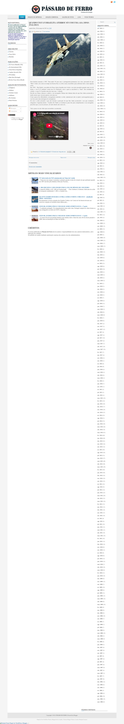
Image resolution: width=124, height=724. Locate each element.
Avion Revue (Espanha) (15, 69)
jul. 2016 (99, 366)
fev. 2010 (99, 573)
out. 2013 (99, 447)
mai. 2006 (100, 702)
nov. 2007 (100, 650)
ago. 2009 (100, 590)
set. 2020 (99, 229)
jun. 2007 (100, 664)
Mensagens (13, 108)
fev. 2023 (99, 146)
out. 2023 (99, 123)
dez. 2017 (99, 323)
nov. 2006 (100, 684)
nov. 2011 (99, 512)
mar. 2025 (100, 74)
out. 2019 (99, 260)
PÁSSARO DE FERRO (61, 715)
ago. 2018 (100, 300)
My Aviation (12, 98)
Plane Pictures (13, 100)
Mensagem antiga (91, 157)
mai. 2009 (100, 598)
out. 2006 (99, 687)
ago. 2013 (100, 452)
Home (22, 17)
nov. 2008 (100, 616)
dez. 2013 (99, 441)
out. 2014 (99, 412)
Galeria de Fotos (68, 17)
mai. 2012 (100, 495)
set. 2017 (99, 332)
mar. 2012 (100, 501)
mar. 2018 (100, 315)
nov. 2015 (100, 386)
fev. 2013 (99, 469)
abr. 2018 (99, 312)
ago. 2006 (100, 693)
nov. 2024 (100, 85)
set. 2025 (99, 57)
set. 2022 (99, 160)
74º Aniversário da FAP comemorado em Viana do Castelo (57, 178)
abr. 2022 (99, 174)
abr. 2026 (99, 37)
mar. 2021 (100, 212)
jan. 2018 (99, 320)
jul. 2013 (99, 455)
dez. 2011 (99, 510)
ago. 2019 (100, 266)
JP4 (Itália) (12, 75)
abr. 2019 (99, 277)
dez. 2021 (99, 186)
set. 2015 (99, 389)
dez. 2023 (99, 117)
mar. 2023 (100, 143)
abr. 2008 (99, 636)
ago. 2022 (100, 163)
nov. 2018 (100, 292)
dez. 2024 (99, 83)
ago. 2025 (100, 60)
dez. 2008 (99, 613)
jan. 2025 (99, 80)
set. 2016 (99, 363)
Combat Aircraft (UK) (15, 72)
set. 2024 (99, 91)
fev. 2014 (99, 435)
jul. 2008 (99, 627)
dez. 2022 (99, 151)
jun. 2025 (100, 65)
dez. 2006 (99, 682)
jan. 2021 (99, 217)
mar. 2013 (100, 467)
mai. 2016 (100, 372)
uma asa (63, 151)
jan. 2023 (99, 148)
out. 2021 (99, 192)
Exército (11, 51)
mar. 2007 (100, 673)
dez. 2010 (99, 544)
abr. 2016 (99, 375)
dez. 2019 (99, 255)
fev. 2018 (99, 318)
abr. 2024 (99, 106)
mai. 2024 (100, 103)
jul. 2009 (99, 593)
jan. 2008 (99, 644)
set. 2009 (99, 587)
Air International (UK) (15, 67)
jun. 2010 (100, 561)
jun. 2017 (100, 341)
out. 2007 (99, 653)
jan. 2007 (99, 679)
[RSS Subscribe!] (111, 2)
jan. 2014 (99, 438)
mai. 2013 (100, 461)
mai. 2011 (100, 530)
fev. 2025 (99, 77)
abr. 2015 (99, 395)
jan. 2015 (99, 404)
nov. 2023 (100, 120)
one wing (58, 151)
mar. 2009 (100, 604)
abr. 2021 (99, 209)
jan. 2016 (99, 383)
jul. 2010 (99, 558)
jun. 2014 (100, 424)
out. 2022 (99, 157)
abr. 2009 (99, 601)
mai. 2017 (100, 343)
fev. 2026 (99, 42)
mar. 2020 (100, 246)
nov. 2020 (100, 223)
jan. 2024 (99, 114)
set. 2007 (99, 656)
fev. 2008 (99, 641)
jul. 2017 (99, 338)
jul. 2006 (99, 696)
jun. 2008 (100, 630)
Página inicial (63, 157)
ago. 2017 (100, 335)
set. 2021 (99, 194)
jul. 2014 (99, 421)
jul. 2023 (99, 131)
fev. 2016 (99, 381)
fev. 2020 (99, 249)
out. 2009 (99, 584)
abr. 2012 (99, 498)
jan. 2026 (99, 45)
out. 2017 (99, 329)
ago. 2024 (100, 94)
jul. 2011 (99, 524)
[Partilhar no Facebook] (74, 152)
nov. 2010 (100, 547)
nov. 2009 (100, 581)
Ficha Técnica (89, 17)
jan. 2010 (99, 576)
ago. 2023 (100, 128)
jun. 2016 (100, 369)
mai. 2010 (100, 564)
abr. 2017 (99, 346)
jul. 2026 (99, 28)
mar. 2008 (100, 639)
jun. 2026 (100, 31)
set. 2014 (99, 415)
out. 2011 (99, 515)
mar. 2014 (100, 432)
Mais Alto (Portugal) (14, 77)
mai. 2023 (100, 137)
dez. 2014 (99, 406)
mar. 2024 (100, 108)
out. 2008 (99, 618)
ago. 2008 (100, 624)
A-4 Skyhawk (41, 151)
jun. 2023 (100, 134)
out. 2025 (99, 54)
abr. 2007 (99, 670)
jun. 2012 (100, 492)
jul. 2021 (99, 200)
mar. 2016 (100, 378)
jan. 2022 (99, 183)
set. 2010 (99, 553)
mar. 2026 (100, 40)
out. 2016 (99, 361)
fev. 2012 (99, 504)
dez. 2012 (99, 475)
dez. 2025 (99, 48)
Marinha (11, 56)
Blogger (21, 119)
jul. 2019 (99, 269)
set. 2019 (99, 263)
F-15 (51, 151)
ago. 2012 (100, 487)
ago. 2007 (100, 659)
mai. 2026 (100, 34)
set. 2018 (99, 297)
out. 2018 (99, 295)
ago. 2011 (99, 521)
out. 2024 (99, 88)
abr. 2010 (99, 567)
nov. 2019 (100, 257)
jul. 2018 (99, 303)
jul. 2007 (99, 661)
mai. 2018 (100, 309)
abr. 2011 (99, 532)
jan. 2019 (99, 286)
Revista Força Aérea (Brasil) (16, 80)
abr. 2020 (99, 243)
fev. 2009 (99, 607)
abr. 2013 (99, 464)
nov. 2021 (100, 189)
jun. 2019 (100, 272)
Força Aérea (12, 54)
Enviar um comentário (35, 166)
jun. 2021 (100, 203)
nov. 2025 (100, 51)
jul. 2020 (99, 234)
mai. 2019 (100, 275)
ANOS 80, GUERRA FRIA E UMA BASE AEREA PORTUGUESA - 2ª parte (63, 206)
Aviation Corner (13, 93)
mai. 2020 (100, 240)
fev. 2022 (99, 180)
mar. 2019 (100, 280)
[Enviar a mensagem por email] (68, 152)
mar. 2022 (100, 177)
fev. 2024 (99, 111)
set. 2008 (99, 621)
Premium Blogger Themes (68, 719)
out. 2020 (99, 226)
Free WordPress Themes (46, 719)
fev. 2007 (99, 676)
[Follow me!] (114, 2)
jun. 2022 (100, 169)
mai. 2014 (100, 427)
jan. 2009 (99, 610)
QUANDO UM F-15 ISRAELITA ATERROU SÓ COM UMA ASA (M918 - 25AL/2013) (59, 24)
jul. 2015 (99, 392)
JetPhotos (11, 95)
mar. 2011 (100, 535)
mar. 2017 (100, 349)
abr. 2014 (99, 429)
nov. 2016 (100, 358)
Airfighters (12, 87)
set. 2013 (99, 449)
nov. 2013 (100, 444)
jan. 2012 (99, 507)
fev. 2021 (99, 214)
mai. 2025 (100, 68)
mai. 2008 (100, 633)
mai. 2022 (100, 171)
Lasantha (61, 719)
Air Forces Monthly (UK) (16, 64)
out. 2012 (99, 481)
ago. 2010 (100, 555)
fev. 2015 (99, 401)
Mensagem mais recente (34, 157)
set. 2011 (99, 518)
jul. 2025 (99, 63)
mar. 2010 (100, 570)
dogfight (48, 151)
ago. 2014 (100, 418)
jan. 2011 (99, 541)
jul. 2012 (99, 490)
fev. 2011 (99, 538)
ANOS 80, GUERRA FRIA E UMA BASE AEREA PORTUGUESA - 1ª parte (63, 215)
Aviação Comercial (52, 17)
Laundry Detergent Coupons (81, 719)
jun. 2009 (100, 596)
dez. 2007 (99, 647)
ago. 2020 (100, 232)
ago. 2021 (100, 197)
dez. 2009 (99, 578)
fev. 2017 (99, 352)
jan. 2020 (99, 252)
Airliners (11, 90)
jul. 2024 (99, 97)
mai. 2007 (100, 667)
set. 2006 (99, 690)
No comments (47, 31)
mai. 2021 (100, 206)
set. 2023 (99, 126)
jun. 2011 (99, 527)
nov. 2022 (100, 154)
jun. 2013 (100, 458)
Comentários (13, 111)
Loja (79, 17)
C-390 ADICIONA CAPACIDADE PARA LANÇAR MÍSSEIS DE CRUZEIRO (64, 187)
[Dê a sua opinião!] (70, 152)
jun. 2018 (100, 306)
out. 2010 (99, 550)
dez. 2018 (99, 289)
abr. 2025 (99, 71)
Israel (54, 151)
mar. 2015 (100, 398)
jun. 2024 (100, 100)
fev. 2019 (99, 283)
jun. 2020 (100, 237)
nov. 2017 (100, 326)
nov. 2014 (100, 409)
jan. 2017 (99, 355)
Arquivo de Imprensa (35, 17)
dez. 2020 (99, 220)
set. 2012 (99, 484)
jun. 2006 (100, 699)
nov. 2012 (100, 478)
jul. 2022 (99, 166)
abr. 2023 (99, 140)
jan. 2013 (99, 472)
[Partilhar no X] (72, 152)
